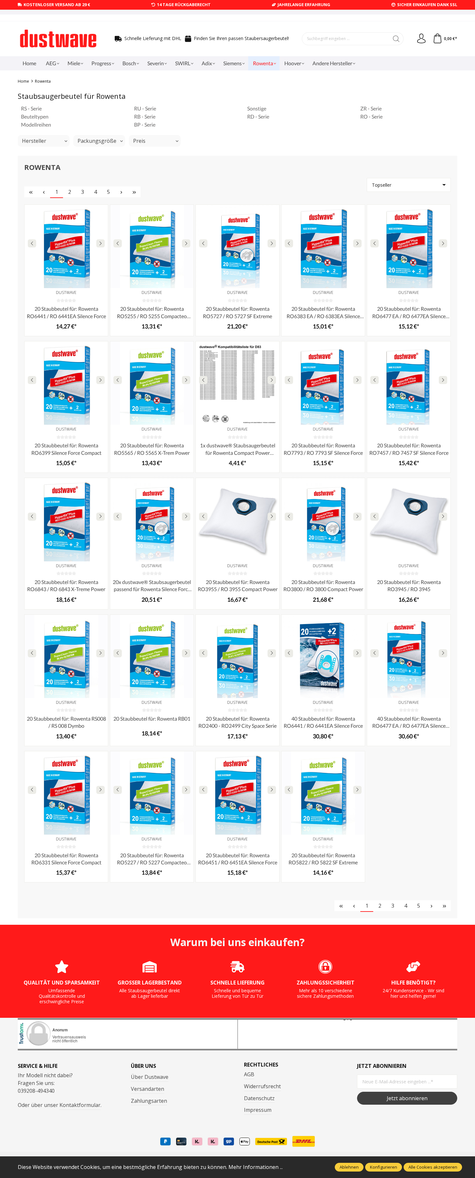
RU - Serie (145, 108)
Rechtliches (261, 1064)
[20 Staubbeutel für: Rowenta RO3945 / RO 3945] (408, 519)
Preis (139, 140)
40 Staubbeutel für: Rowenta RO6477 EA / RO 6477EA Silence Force (409, 722)
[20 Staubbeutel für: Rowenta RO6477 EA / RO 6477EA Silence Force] (408, 246)
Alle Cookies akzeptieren (432, 1167)
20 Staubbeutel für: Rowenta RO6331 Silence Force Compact (66, 858)
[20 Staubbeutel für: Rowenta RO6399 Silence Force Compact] (66, 383)
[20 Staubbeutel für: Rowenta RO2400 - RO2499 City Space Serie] (237, 656)
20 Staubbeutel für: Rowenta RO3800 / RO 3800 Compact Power (323, 585)
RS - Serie (31, 108)
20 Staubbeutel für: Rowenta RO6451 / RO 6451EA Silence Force (237, 858)
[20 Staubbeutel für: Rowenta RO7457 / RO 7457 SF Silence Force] (408, 383)
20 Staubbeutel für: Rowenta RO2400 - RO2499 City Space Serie (237, 722)
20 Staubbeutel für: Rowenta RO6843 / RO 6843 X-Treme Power (66, 585)
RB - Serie (144, 116)
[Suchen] (396, 38)
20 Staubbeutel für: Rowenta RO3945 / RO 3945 (409, 585)
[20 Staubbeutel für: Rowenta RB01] (152, 656)
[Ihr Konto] (421, 39)
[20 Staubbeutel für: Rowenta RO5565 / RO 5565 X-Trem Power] (152, 383)
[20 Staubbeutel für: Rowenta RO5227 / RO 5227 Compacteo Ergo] (152, 793)
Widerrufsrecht (262, 1086)
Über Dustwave (149, 1076)
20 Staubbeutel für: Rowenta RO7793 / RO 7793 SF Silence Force (323, 448)
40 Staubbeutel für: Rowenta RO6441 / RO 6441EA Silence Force (323, 722)
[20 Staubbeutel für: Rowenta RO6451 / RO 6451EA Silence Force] (237, 793)
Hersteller (34, 140)
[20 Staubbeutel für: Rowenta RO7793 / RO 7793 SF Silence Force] (323, 383)
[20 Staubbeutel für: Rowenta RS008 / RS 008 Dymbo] (66, 656)
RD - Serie (258, 116)
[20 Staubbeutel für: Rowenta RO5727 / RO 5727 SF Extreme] (237, 246)
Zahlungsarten (149, 1100)
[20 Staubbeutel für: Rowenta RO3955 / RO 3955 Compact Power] (237, 519)
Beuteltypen (34, 116)
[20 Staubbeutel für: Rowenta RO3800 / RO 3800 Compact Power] (323, 519)
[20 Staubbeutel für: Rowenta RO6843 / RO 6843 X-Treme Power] (66, 519)
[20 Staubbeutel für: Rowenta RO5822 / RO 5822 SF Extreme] (323, 793)
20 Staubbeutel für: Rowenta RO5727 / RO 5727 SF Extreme (237, 312)
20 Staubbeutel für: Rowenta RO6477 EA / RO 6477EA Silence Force (409, 313)
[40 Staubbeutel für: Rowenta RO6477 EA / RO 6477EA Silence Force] (408, 656)
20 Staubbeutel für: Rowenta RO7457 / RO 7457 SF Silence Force (409, 448)
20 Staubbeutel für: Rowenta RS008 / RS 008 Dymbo (66, 722)
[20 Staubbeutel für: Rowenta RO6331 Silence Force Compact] (66, 793)
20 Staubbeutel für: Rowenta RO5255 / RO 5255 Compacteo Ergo (152, 313)
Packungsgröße (97, 140)
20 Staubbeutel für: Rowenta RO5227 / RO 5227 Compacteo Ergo (152, 859)
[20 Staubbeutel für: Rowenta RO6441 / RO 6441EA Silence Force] (66, 246)
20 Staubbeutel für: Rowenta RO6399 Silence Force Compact (66, 448)
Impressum (257, 1109)
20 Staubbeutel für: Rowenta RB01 (151, 718)
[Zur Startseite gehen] (58, 38)
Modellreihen (36, 124)
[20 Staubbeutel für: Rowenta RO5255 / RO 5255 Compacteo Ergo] (152, 246)
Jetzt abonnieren (407, 1098)
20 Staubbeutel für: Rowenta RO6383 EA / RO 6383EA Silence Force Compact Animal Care (323, 313)
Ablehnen (349, 1167)
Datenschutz (259, 1098)
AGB (249, 1074)
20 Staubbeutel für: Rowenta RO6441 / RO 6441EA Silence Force (66, 312)
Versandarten (147, 1088)
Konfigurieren (383, 1167)
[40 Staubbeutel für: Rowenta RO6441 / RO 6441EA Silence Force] (323, 656)
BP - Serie (144, 124)
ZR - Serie (371, 108)
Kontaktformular (79, 1105)
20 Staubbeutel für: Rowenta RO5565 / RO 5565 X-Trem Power (152, 448)
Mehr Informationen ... (255, 1167)
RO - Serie (371, 116)
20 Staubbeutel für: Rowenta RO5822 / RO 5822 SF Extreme (323, 858)
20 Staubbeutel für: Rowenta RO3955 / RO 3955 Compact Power (238, 585)
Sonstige (256, 108)
